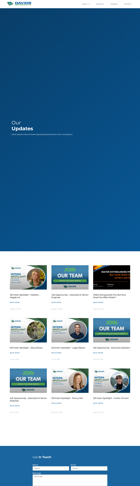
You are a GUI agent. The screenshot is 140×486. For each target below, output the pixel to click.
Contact (127, 4)
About (84, 4)
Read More (15, 302)
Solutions (100, 4)
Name (35, 465)
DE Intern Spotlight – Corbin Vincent (111, 398)
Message (37, 473)
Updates (114, 4)
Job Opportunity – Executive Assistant (111, 348)
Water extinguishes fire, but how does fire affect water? (109, 296)
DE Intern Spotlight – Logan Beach (68, 348)
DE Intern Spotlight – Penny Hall (67, 398)
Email (73, 465)
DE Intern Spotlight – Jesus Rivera (26, 348)
